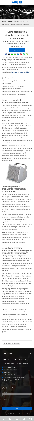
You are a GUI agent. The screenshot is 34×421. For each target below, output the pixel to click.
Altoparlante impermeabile (11, 343)
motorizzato (19, 46)
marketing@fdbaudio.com (11, 369)
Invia (17, 408)
